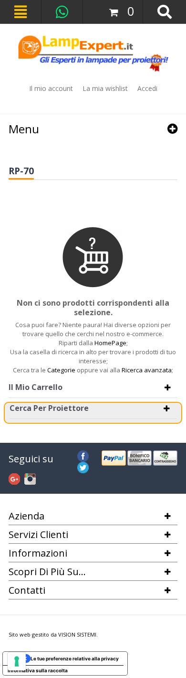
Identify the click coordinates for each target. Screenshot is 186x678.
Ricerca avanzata (147, 370)
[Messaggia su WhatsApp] (62, 11)
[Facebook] (83, 454)
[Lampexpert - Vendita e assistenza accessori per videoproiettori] (92, 53)
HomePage (110, 343)
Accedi (147, 88)
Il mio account (51, 88)
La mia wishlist (105, 88)
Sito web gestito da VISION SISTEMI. (53, 634)
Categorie (61, 370)
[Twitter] (83, 466)
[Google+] (14, 477)
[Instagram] (30, 477)
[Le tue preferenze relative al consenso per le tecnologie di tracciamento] (17, 661)
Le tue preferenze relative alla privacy (75, 658)
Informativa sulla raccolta (38, 670)
